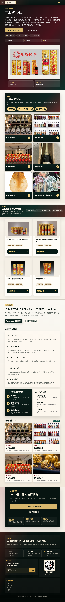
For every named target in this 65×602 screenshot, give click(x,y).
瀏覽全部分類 (56, 421)
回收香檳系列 (39, 166)
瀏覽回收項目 (32, 30)
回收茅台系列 (10, 166)
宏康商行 (24, 596)
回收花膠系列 (10, 195)
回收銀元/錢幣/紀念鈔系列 (43, 195)
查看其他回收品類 (31, 321)
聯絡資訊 (40, 596)
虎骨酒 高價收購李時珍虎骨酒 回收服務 (46, 240)
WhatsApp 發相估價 (13, 321)
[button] (2, 2)
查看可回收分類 (34, 512)
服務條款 (34, 596)
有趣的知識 (9, 585)
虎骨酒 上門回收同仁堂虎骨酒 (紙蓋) (17, 239)
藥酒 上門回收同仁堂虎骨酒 (15, 279)
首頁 (7, 583)
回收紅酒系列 (10, 138)
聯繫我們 (8, 590)
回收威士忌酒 (39, 138)
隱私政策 (29, 596)
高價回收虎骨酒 (40, 279)
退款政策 (45, 596)
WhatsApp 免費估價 (13, 30)
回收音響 (8, 588)
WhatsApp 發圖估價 (34, 506)
